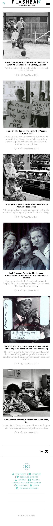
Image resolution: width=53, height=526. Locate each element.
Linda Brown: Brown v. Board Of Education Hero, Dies (26, 420)
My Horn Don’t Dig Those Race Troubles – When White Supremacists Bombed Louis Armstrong (26, 347)
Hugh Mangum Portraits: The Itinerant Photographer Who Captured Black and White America (26, 275)
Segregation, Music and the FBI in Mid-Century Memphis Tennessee (26, 205)
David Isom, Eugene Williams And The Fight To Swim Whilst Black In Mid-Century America (26, 63)
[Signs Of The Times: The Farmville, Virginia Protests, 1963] (26, 104)
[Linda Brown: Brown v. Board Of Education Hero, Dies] (26, 393)
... (34, 70)
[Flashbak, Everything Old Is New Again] (26, 3)
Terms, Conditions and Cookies (27, 482)
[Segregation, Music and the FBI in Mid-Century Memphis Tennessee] (26, 177)
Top (41, 451)
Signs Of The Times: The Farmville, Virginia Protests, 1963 (26, 132)
